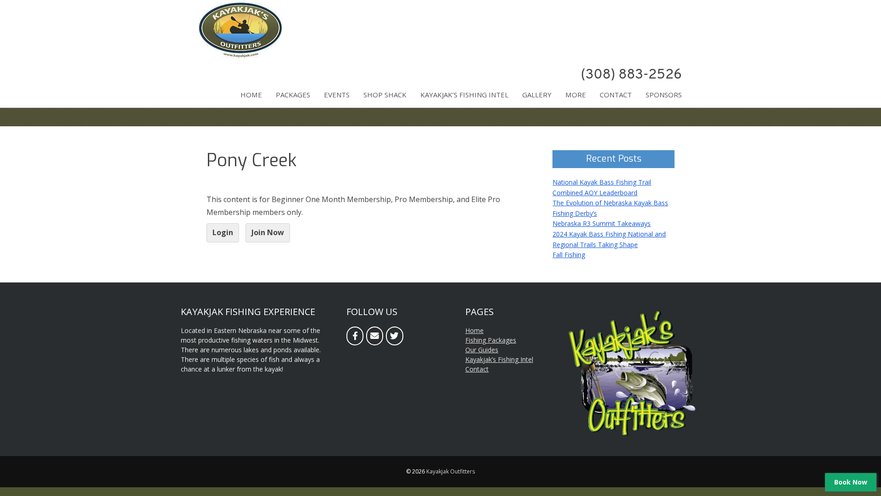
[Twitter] (394, 336)
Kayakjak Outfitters (450, 471)
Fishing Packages (490, 340)
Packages (293, 94)
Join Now (267, 232)
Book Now (850, 482)
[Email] (374, 336)
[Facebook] (354, 336)
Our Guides (481, 349)
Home (251, 94)
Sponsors (664, 94)
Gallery (537, 94)
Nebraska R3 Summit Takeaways (601, 223)
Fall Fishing (568, 254)
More (575, 94)
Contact (616, 94)
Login (222, 232)
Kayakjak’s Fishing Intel (464, 94)
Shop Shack (385, 94)
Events (337, 94)
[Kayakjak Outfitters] (240, 56)
